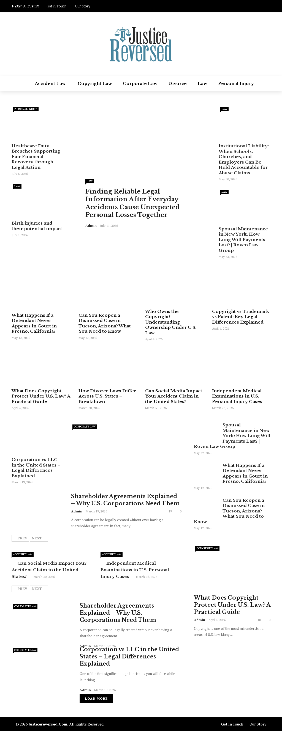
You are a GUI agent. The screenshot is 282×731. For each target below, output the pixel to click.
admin (91, 226)
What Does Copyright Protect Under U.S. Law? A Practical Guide (41, 396)
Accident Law (50, 83)
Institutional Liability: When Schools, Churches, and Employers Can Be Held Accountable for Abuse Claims (244, 159)
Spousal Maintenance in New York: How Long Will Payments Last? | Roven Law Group (243, 239)
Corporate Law (140, 83)
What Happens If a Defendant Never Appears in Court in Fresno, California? (34, 323)
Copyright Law (95, 83)
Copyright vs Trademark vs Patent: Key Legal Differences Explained (240, 317)
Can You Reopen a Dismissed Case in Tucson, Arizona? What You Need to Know (104, 323)
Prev (22, 538)
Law (202, 83)
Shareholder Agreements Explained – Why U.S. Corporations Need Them (118, 612)
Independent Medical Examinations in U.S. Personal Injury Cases (237, 396)
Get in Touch (232, 724)
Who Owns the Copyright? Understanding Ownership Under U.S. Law (170, 322)
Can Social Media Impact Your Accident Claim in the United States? (173, 396)
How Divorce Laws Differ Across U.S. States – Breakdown (107, 396)
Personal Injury (236, 83)
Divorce (177, 83)
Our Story (258, 724)
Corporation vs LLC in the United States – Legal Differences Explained (36, 467)
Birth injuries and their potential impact (37, 225)
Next (37, 538)
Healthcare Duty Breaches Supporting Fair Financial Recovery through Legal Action (36, 156)
